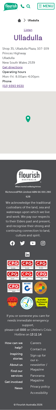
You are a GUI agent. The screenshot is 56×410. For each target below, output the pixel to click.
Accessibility (39, 393)
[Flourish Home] (28, 176)
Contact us (38, 349)
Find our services (17, 373)
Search (28, 6)
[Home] (19, 21)
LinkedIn (28, 254)
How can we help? (14, 345)
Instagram (43, 243)
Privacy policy (40, 386)
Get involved (14, 382)
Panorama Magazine (37, 378)
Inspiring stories (16, 356)
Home (10, 7)
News (19, 388)
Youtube (33, 243)
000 (23, 330)
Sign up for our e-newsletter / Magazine (38, 362)
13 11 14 (36, 334)
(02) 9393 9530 (13, 86)
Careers (35, 343)
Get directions (12, 67)
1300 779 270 (22, 6)
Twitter (23, 243)
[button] (28, 119)
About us (16, 365)
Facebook (13, 243)
